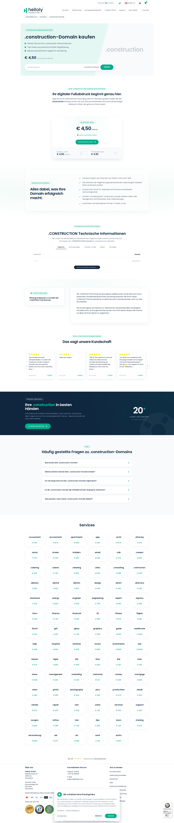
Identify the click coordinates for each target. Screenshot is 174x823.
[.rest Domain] (76, 707)
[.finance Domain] (55, 616)
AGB (111, 783)
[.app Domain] (97, 539)
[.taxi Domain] (76, 722)
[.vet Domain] (55, 738)
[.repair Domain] (55, 707)
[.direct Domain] (118, 585)
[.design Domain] (97, 585)
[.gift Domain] (55, 631)
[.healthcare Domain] (139, 631)
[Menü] (171, 803)
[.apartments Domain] (76, 539)
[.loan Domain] (139, 661)
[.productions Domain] (118, 692)
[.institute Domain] (76, 646)
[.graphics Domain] (97, 631)
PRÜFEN (107, 67)
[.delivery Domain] (34, 585)
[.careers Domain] (139, 555)
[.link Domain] (118, 661)
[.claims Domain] (55, 570)
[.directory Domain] (139, 585)
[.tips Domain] (97, 722)
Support (122, 10)
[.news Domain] (34, 692)
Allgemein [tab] (61, 247)
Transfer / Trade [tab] (90, 247)
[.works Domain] (118, 738)
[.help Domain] (34, 646)
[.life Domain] (76, 661)
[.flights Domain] (139, 616)
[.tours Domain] (118, 722)
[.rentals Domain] (34, 707)
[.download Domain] (34, 600)
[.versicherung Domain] (34, 738)
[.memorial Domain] (97, 677)
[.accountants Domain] (55, 539)
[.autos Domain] (34, 555)
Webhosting (76, 10)
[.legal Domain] (55, 661)
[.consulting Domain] (118, 570)
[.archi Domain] (118, 539)
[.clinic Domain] (97, 570)
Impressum (114, 779)
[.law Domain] (139, 646)
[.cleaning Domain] (76, 570)
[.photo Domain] (55, 692)
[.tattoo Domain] (55, 722)
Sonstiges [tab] (112, 247)
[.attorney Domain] (139, 539)
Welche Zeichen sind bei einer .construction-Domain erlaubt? (70, 472)
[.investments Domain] (118, 646)
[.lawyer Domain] (34, 661)
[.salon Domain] (97, 707)
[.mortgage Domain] (139, 677)
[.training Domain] (139, 722)
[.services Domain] (118, 707)
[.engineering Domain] (97, 600)
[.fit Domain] (97, 616)
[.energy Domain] (55, 600)
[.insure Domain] (97, 646)
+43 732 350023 (73, 774)
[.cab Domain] (118, 555)
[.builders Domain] (76, 555)
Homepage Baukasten (93, 10)
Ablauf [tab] (102, 247)
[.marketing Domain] (76, 677)
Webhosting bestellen (118, 775)
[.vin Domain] (76, 738)
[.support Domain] (139, 707)
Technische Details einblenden (86, 267)
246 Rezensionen (100, 759)
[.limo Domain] (97, 661)
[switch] (167, 815)
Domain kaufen (115, 771)
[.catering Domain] (34, 570)
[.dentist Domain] (76, 585)
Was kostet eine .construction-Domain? (61, 463)
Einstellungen (62, 816)
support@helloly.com (75, 779)
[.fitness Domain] (118, 616)
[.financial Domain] (76, 616)
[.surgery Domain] (34, 722)
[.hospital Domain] (55, 646)
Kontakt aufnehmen (37, 426)
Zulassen (111, 816)
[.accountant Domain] (34, 539)
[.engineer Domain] (76, 600)
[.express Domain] (139, 600)
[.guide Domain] (118, 631)
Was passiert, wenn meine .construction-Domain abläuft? (69, 499)
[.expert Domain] (118, 600)
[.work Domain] (97, 738)
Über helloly (133, 10)
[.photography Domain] (76, 692)
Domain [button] (146, 10)
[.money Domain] (118, 677)
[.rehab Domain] (139, 692)
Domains (65, 10)
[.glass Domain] (76, 631)
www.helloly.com (31, 17)
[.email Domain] (97, 555)
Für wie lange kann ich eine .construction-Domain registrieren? (71, 481)
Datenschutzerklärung (118, 786)
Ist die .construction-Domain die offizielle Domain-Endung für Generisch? (75, 490)
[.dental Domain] (55, 585)
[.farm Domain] (34, 616)
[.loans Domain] (34, 677)
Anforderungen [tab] (74, 247)
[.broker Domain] (55, 555)
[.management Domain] (55, 677)
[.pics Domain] (97, 692)
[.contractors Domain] (139, 570)
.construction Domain (56, 17)
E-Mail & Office (110, 10)
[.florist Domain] (34, 631)
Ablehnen (98, 816)
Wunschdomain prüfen (85, 142)
